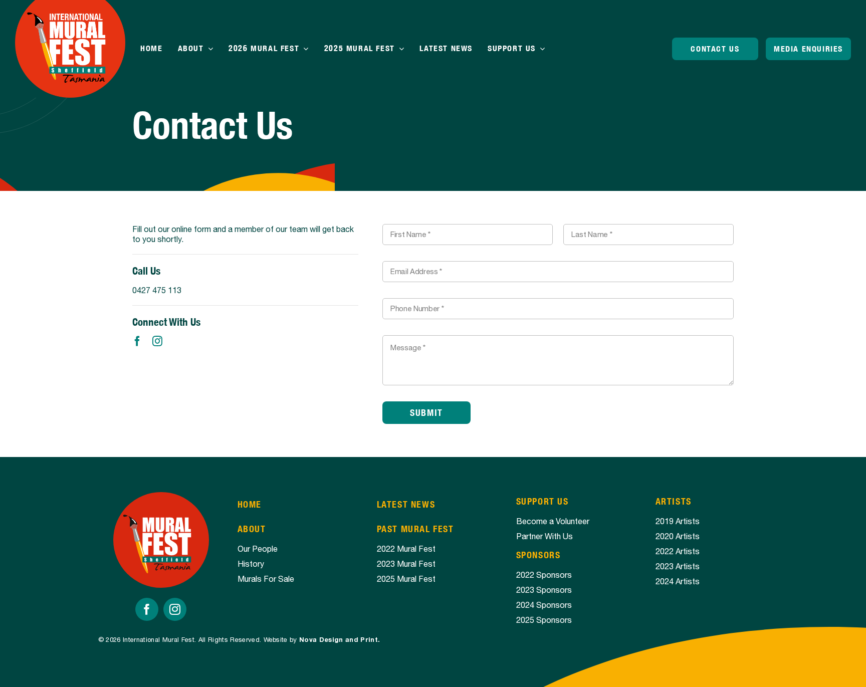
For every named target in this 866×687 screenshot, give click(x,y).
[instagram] (157, 341)
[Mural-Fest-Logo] (161, 496)
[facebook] (137, 341)
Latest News (406, 504)
